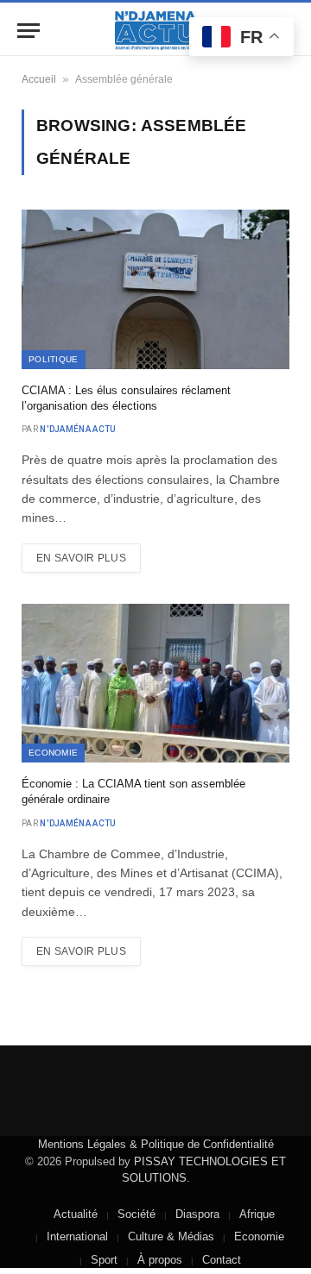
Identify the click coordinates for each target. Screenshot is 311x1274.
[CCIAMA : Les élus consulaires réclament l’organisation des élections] (155, 289)
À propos (159, 1259)
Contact (221, 1259)
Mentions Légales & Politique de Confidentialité (156, 1144)
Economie (53, 752)
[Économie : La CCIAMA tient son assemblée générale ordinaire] (155, 683)
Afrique (257, 1214)
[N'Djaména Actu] (155, 31)
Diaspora (197, 1214)
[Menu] (28, 30)
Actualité (76, 1214)
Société (136, 1214)
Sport (104, 1259)
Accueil (39, 79)
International (77, 1236)
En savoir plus (81, 558)
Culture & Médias (171, 1236)
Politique (54, 359)
